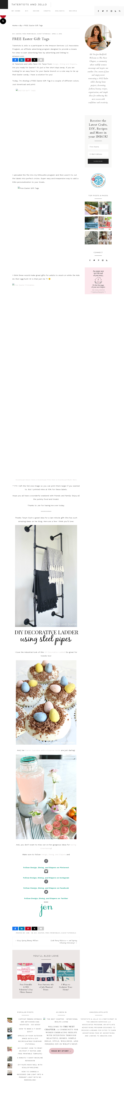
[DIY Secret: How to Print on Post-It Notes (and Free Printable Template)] (105, 223)
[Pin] (28, 60)
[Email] (41, 60)
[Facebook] (90, 260)
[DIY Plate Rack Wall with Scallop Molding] (105, 238)
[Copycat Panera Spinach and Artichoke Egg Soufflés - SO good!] (91, 209)
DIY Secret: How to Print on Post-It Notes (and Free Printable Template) (30, 1051)
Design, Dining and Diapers (65, 64)
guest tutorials (43, 33)
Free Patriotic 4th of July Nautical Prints (46, 987)
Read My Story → (61, 1051)
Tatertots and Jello (29, 4)
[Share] (15, 60)
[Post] (34, 60)
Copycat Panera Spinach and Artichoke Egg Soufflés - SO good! (30, 1021)
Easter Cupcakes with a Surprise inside (42, 750)
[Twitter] (94, 260)
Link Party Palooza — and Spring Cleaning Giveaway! (64, 941)
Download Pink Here (46, 480)
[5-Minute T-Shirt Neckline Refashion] (91, 238)
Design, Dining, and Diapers (53, 854)
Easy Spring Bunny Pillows (27, 940)
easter (18, 33)
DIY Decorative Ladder (55, 652)
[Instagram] (103, 260)
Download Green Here (25, 480)
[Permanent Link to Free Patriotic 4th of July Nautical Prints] (46, 980)
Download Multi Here (67, 480)
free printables (29, 33)
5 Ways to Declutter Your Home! (65, 987)
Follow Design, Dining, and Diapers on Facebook (46, 888)
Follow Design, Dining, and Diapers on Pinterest (46, 867)
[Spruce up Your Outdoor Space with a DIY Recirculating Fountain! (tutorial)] (91, 223)
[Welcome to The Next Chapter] (61, 1020)
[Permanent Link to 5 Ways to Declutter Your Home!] (66, 980)
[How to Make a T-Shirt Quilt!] (105, 209)
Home (14, 25)
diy (20, 25)
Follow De (29, 898)
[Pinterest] (98, 260)
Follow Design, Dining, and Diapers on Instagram (46, 878)
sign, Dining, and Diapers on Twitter (51, 898)
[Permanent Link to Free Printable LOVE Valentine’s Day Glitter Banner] (26, 980)
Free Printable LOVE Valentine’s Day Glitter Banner (26, 988)
